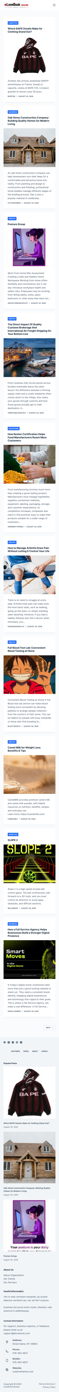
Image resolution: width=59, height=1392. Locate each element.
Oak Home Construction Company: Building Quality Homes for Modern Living (28, 120)
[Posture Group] (29, 247)
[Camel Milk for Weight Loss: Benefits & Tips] (29, 774)
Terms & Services (46, 1384)
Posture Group (16, 224)
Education (14, 429)
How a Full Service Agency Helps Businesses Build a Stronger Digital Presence (28, 932)
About (35, 1051)
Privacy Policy (49, 1387)
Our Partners (10, 1282)
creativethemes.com (22, 1371)
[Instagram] (13, 1042)
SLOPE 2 (13, 840)
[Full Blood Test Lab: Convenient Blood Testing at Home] (29, 674)
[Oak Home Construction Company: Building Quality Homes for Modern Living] (29, 147)
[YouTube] (21, 1042)
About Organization (14, 1275)
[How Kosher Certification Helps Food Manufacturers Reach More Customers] (29, 464)
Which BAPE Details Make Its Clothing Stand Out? (26, 1123)
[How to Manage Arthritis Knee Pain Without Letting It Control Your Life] (29, 575)
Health (12, 218)
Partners (15, 1051)
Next (48, 1028)
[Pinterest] (17, 1042)
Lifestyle (13, 23)
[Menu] (54, 5)
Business (13, 112)
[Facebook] (5, 1042)
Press (26, 1051)
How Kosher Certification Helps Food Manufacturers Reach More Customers (27, 437)
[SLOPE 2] (29, 864)
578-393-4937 (20, 1353)
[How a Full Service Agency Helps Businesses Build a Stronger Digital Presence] (29, 959)
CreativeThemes (12, 1386)
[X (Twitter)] (9, 1042)
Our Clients (9, 1278)
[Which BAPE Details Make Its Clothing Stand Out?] (29, 55)
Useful (44, 1051)
